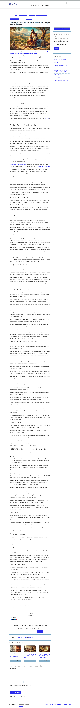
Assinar (40, 631)
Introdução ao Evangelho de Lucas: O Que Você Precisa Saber (30, 656)
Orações (48, 3)
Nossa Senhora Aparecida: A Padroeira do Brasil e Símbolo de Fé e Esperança (61, 61)
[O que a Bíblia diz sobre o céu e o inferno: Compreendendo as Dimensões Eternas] (15, 648)
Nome (11, 680)
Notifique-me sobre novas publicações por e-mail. (21, 688)
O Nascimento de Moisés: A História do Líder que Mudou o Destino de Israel (44, 656)
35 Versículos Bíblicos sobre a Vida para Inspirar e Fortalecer (61, 81)
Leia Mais (15, 660)
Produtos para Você (45, 5)
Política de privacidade (58, 704)
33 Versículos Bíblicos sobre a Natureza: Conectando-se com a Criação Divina (60, 76)
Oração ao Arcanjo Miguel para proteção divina (60, 66)
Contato (46, 704)
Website (30, 637)
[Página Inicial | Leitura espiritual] (13, 4)
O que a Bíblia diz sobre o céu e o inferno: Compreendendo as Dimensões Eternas (15, 655)
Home (32, 3)
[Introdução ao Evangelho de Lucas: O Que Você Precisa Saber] (30, 648)
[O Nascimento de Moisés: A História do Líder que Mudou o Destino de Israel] (44, 648)
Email (25, 680)
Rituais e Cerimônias (35, 5)
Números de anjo (62, 3)
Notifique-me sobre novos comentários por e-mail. (21, 685)
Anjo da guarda (38, 3)
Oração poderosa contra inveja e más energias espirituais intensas (61, 71)
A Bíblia (43, 3)
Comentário (13, 668)
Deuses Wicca (54, 3)
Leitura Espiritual (29, 19)
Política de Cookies (67, 704)
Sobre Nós (51, 704)
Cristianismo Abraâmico (14, 19)
